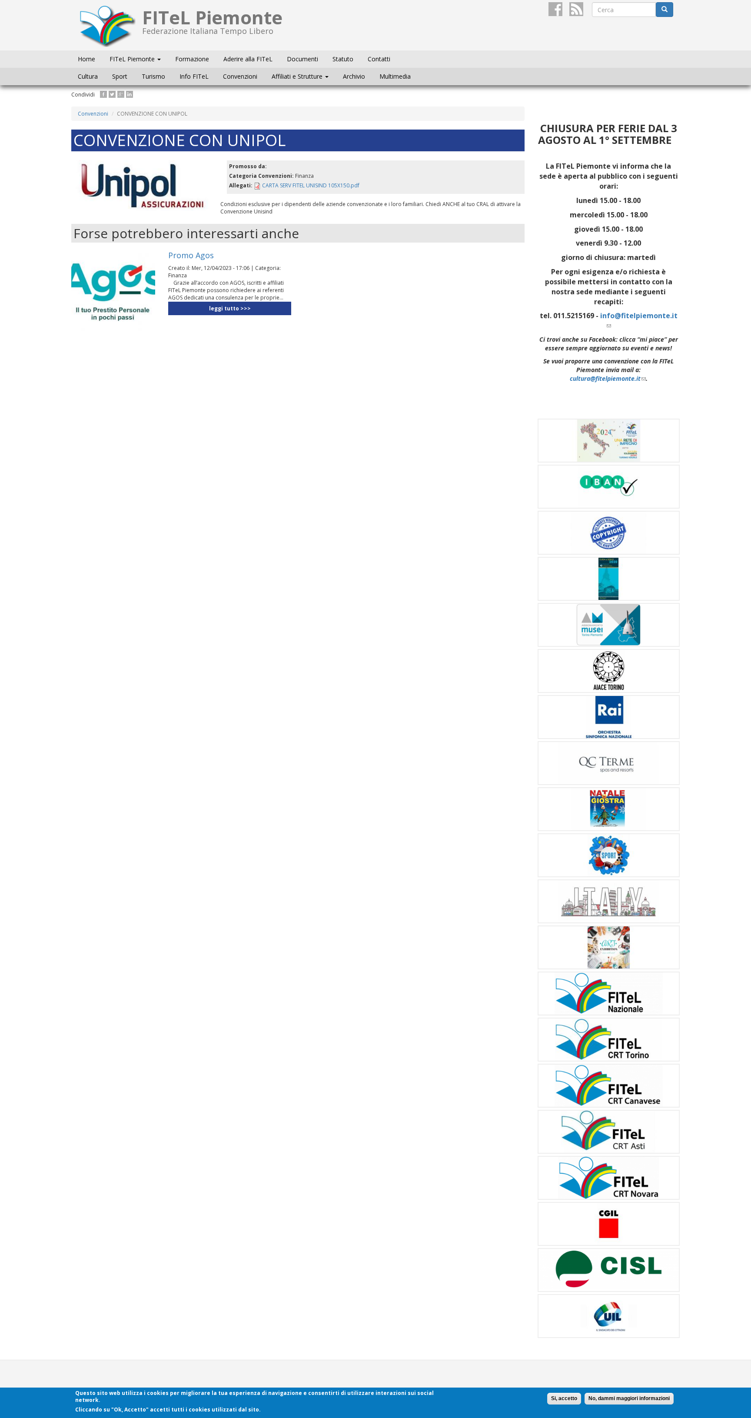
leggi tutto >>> (230, 308)
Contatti (379, 59)
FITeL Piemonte (133, 59)
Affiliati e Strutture (298, 76)
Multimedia (395, 76)
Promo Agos (191, 255)
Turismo (153, 76)
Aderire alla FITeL (247, 59)
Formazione (192, 59)
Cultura (88, 76)
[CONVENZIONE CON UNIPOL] (142, 185)
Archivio (354, 76)
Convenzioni (240, 76)
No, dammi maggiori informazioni (629, 1398)
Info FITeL (194, 76)
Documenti (302, 59)
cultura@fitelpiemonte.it (608, 378)
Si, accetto (564, 1398)
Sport (119, 76)
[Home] (110, 25)
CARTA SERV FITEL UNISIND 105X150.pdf (310, 185)
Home (86, 59)
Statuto (342, 59)
